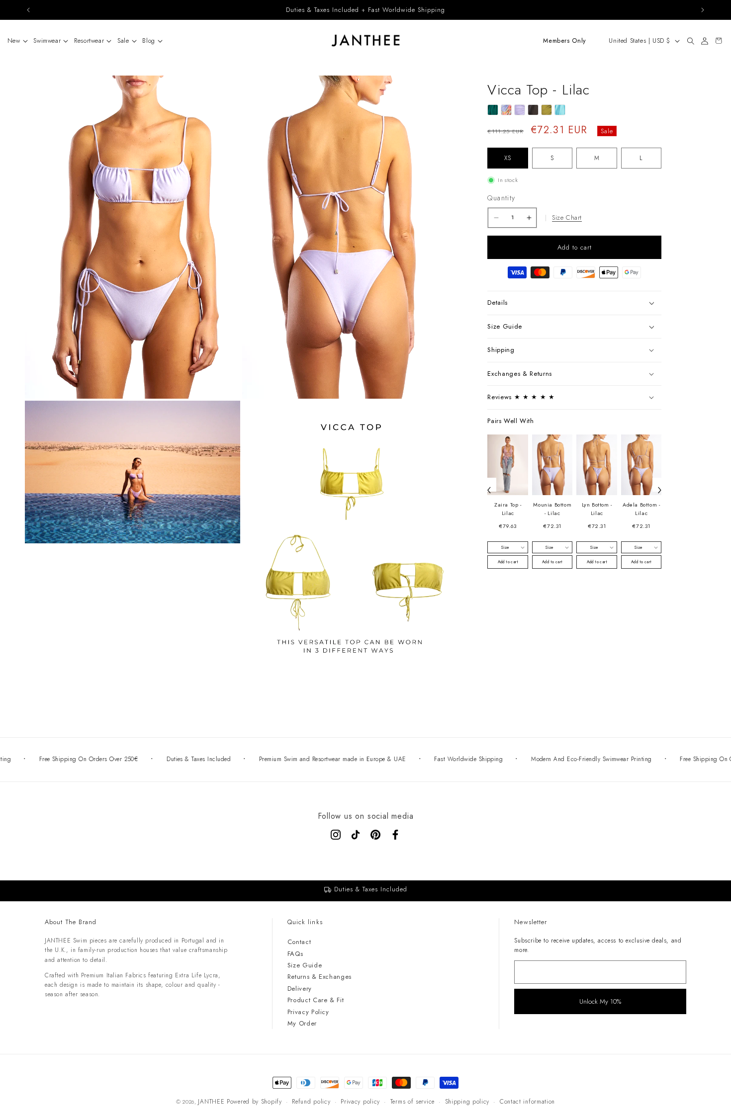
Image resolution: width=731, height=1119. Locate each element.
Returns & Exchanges (319, 976)
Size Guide (304, 965)
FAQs (295, 953)
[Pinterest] (375, 835)
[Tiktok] (356, 835)
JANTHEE (211, 1101)
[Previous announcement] (28, 9)
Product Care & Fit (315, 1000)
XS (507, 158)
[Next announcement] (703, 9)
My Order (302, 1023)
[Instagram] (336, 835)
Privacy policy (360, 1101)
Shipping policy (467, 1101)
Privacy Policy (308, 1012)
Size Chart (567, 217)
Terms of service (412, 1101)
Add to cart (508, 562)
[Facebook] (395, 835)
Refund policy (311, 1101)
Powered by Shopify (254, 1101)
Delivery (299, 988)
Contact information (527, 1101)
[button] (14, 41)
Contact (299, 942)
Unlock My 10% (600, 1001)
